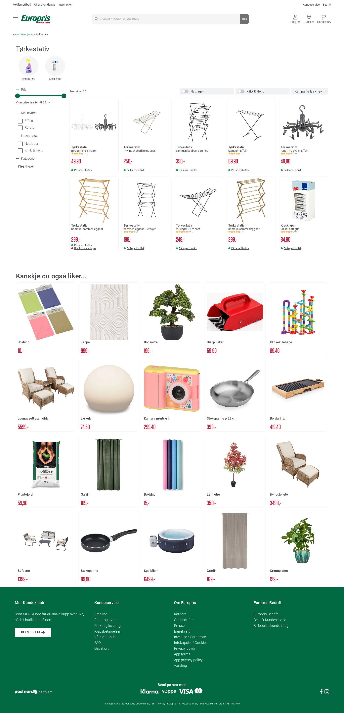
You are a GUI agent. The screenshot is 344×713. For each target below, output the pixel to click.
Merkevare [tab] (28, 113)
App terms (182, 654)
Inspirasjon (65, 4)
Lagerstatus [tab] (29, 135)
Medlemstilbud (22, 4)
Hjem (16, 34)
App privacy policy (188, 660)
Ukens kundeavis (44, 4)
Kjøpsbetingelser (107, 631)
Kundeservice (311, 4)
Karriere (180, 614)
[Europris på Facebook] (321, 692)
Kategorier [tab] (27, 158)
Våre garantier (105, 637)
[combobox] (170, 19)
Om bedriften (184, 620)
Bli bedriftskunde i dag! (271, 625)
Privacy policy (185, 648)
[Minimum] (17, 96)
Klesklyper (55, 78)
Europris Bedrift (266, 614)
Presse (179, 625)
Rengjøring (27, 34)
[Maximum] (64, 96)
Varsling (180, 665)
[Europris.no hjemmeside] (35, 19)
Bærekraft (182, 631)
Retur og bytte (105, 620)
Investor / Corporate (190, 637)
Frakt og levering (107, 625)
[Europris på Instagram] (326, 692)
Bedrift (327, 4)
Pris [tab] (23, 89)
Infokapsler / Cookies (190, 643)
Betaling (100, 614)
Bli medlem (30, 632)
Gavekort (101, 648)
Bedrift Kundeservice (270, 620)
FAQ (97, 643)
